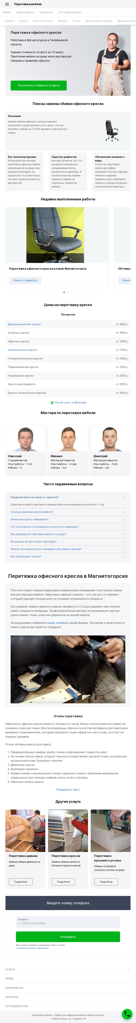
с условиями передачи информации (32, 948)
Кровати (62, 20)
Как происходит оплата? (26, 556)
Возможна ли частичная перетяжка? (33, 541)
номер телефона (57, 623)
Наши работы (25, 12)
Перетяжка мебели (28, 4)
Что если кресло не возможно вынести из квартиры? (45, 526)
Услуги (10, 969)
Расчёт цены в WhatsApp (70, 402)
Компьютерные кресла (99, 20)
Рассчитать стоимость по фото (39, 85)
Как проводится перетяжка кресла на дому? (38, 534)
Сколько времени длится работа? (32, 512)
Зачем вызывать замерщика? (29, 519)
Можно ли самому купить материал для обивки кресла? (46, 549)
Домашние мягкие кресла (24, 324)
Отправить (68, 937)
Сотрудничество (70, 12)
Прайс (7, 12)
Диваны (9, 20)
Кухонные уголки (43, 20)
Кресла (23, 20)
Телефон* (23, 919)
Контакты (46, 12)
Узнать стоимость (25, 280)
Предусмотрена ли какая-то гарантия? (35, 497)
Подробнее (20, 881)
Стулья (76, 20)
